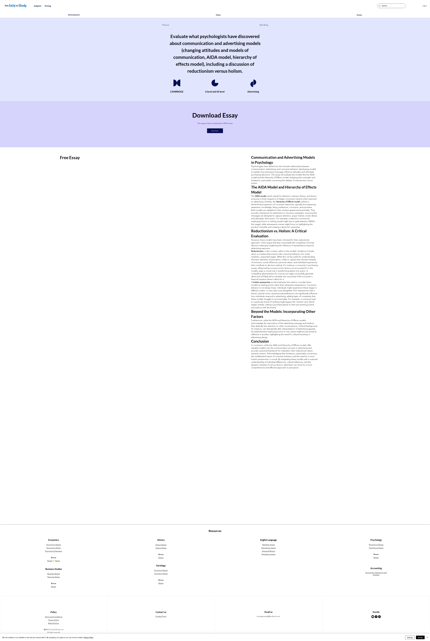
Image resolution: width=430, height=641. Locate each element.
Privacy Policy (88, 637)
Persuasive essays (268, 554)
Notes (57, 561)
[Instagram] (379, 616)
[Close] (427, 637)
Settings (410, 637)
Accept (420, 637)
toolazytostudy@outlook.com (268, 616)
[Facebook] (376, 616)
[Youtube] (372, 616)
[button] (37, 6)
